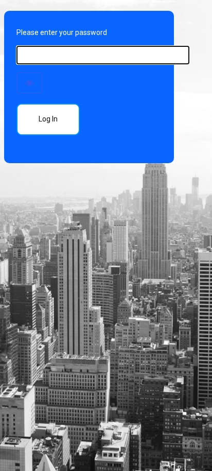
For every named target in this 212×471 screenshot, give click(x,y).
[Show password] (29, 83)
